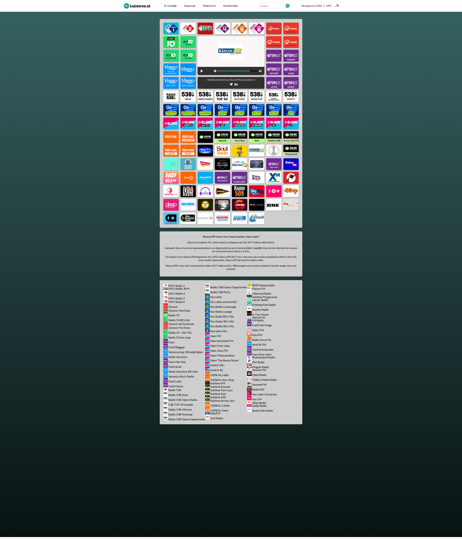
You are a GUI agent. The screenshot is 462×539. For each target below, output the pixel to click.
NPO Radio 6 (176, 301)
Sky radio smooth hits (223, 301)
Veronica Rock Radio (181, 376)
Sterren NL (258, 317)
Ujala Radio (259, 374)
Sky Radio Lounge (221, 311)
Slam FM (215, 336)
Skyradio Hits (218, 331)
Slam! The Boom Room (224, 360)
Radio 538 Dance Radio (182, 399)
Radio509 (258, 389)
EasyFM (257, 335)
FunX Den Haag (261, 325)
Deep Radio (259, 405)
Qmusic (173, 306)
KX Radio (258, 320)
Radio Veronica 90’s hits (183, 371)
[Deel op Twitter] (231, 84)
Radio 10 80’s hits (179, 320)
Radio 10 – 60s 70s (179, 332)
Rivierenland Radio (263, 357)
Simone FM (259, 370)
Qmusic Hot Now (179, 327)
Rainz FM (258, 330)
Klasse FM (258, 288)
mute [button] (215, 71)
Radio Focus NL (261, 339)
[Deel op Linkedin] (236, 84)
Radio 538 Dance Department (186, 419)
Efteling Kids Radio (264, 304)
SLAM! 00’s (217, 365)
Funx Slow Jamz (262, 354)
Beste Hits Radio (262, 410)
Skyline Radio (260, 309)
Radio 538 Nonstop (180, 414)
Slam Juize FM (219, 350)
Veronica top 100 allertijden (185, 352)
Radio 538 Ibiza (178, 394)
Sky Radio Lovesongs (223, 306)
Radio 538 (174, 390)
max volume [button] (260, 71)
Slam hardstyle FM (221, 340)
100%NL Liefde (220, 405)
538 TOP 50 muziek (180, 404)
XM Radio (258, 362)
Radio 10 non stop (179, 337)
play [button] (201, 71)
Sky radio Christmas (264, 394)
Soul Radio (216, 418)
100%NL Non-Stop (222, 379)
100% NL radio (219, 375)
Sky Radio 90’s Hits (222, 321)
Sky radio (216, 297)
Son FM (257, 399)
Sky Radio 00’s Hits (222, 326)
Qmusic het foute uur (181, 323)
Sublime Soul (218, 393)
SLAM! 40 (216, 370)
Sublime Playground (264, 297)
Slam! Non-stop (220, 345)
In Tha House (260, 314)
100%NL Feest (219, 410)
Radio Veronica (177, 357)
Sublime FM (217, 383)
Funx (171, 342)
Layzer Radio (260, 299)
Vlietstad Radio (261, 293)
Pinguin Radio (260, 367)
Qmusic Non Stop (179, 310)
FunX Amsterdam (263, 349)
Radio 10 (173, 315)
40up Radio (259, 402)
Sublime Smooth (220, 386)
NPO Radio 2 (176, 285)
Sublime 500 (218, 397)
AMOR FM (259, 344)
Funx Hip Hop (177, 361)
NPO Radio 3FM (178, 288)
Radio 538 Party (220, 292)
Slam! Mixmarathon (222, 355)
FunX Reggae (176, 347)
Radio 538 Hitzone (180, 409)
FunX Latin (174, 381)
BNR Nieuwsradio (263, 285)
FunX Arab (175, 366)
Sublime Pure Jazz (221, 390)
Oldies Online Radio (264, 379)
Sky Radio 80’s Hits (222, 316)
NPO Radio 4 (176, 293)
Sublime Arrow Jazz (222, 400)
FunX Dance (175, 386)
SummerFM (259, 384)
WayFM (215, 413)
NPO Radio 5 (176, 298)
